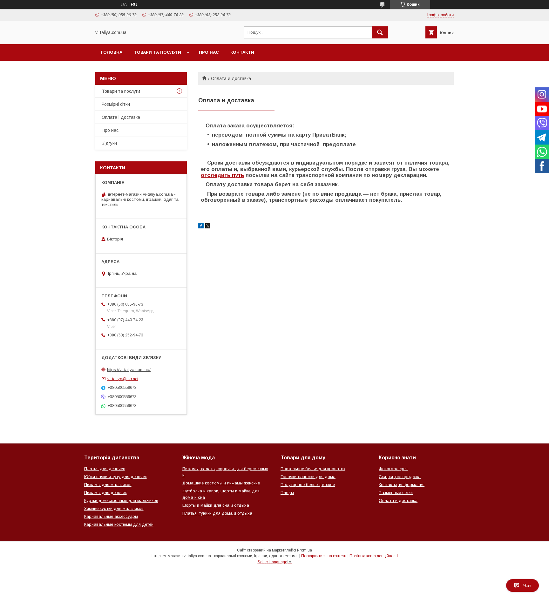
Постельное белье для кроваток (313, 468)
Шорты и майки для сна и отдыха (215, 505)
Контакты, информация (401, 484)
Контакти (242, 52)
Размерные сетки (396, 492)
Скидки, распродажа (400, 476)
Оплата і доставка (121, 117)
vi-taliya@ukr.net (122, 378)
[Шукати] (380, 32)
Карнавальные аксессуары (111, 516)
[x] (207, 226)
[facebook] (201, 226)
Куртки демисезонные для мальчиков (121, 500)
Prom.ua (304, 550)
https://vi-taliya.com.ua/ (129, 369)
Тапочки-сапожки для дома (308, 476)
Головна (111, 52)
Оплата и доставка (398, 500)
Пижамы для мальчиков (108, 484)
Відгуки (109, 143)
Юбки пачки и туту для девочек (115, 476)
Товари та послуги (157, 52)
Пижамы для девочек (105, 492)
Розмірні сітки (116, 104)
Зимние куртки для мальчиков (114, 508)
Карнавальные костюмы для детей (118, 524)
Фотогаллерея (393, 468)
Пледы (287, 492)
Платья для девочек (104, 468)
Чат (527, 585)
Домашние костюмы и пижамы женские (221, 483)
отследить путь (222, 175)
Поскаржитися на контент (324, 556)
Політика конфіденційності (373, 556)
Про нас (209, 52)
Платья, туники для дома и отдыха (217, 513)
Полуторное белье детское (308, 484)
